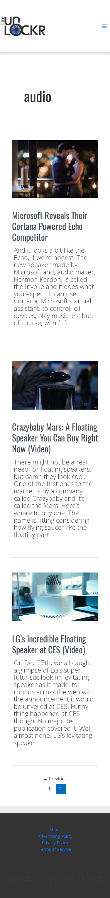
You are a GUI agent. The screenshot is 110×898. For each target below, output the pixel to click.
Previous (55, 778)
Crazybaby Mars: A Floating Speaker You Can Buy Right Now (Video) (55, 437)
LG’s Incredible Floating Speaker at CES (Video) (49, 644)
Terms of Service (55, 849)
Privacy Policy (55, 842)
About (55, 829)
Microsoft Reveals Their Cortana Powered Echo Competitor (49, 225)
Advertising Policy (55, 836)
